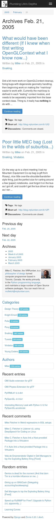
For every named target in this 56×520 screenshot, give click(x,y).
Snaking (7, 68)
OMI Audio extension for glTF (18, 380)
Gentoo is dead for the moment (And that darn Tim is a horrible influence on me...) (26, 475)
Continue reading (12, 111)
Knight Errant (16, 314)
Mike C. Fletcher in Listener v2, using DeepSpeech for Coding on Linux (22, 430)
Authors (8, 359)
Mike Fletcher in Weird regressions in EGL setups (28, 422)
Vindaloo (18, 157)
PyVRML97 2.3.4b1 (14, 392)
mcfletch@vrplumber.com (17, 291)
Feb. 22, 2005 (9, 239)
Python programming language (25, 282)
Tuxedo (13, 339)
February (17, 12)
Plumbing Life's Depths (23, 4)
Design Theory (16, 308)
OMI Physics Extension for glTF (19, 386)
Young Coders (16, 351)
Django (17, 517)
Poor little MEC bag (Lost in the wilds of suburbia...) (27, 144)
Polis (11, 320)
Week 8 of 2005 (15, 254)
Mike (18, 63)
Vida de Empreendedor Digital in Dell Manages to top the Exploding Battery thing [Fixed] (28, 457)
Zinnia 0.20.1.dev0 (34, 517)
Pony (11, 327)
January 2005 (14, 257)
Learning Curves (12, 509)
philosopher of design (15, 273)
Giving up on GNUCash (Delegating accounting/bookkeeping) (21, 484)
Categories (10, 302)
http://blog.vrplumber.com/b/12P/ (34, 209)
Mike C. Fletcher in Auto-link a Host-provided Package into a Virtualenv (26, 439)
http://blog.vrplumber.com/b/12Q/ (34, 124)
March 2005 (14, 263)
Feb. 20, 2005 (9, 228)
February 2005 (15, 260)
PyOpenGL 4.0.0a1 (14, 398)
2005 (6, 12)
